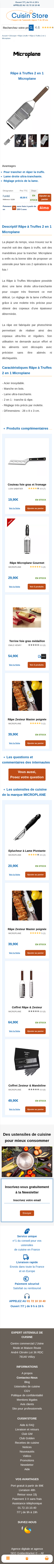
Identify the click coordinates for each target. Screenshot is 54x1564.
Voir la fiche (14, 508)
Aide (27, 1469)
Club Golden (27, 1438)
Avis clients (27, 1404)
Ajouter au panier (35, 508)
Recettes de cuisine (27, 1442)
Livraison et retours (27, 1429)
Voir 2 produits (37, 587)
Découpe (12, 36)
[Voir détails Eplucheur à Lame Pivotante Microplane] (27, 827)
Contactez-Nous (27, 1377)
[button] (31, 28)
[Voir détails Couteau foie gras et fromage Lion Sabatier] (27, 461)
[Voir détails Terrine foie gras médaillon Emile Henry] (27, 617)
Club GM (27, 1433)
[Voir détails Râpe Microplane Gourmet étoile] (27, 539)
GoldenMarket (26, 1553)
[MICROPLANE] (27, 66)
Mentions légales (27, 1399)
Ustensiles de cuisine (27, 1386)
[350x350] (20, 146)
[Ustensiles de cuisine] (27, 14)
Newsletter (27, 1464)
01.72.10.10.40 (27, 1507)
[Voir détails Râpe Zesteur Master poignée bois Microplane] (27, 696)
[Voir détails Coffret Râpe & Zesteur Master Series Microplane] (27, 983)
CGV (27, 1390)
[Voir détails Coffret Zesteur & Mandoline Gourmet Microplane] (27, 1062)
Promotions (27, 1460)
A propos (27, 1373)
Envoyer (27, 1213)
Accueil (5, 36)
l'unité (6, 196)
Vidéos (27, 1455)
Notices (27, 1447)
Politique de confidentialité (27, 1395)
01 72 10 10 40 (27, 1301)
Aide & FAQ (27, 1425)
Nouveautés (27, 1451)
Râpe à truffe (23, 36)
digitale (25, 1548)
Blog (27, 1382)
